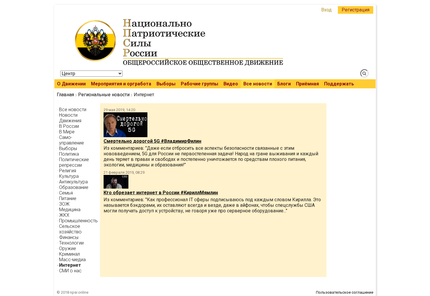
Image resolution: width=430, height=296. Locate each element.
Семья (66, 193)
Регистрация (355, 10)
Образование (73, 187)
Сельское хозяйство (70, 229)
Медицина (69, 209)
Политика (69, 154)
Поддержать (339, 84)
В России (69, 126)
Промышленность (78, 220)
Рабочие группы (199, 84)
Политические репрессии (74, 162)
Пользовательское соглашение (344, 292)
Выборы (166, 84)
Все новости (257, 84)
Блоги (284, 84)
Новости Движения (70, 117)
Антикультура (73, 182)
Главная (65, 94)
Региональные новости (104, 94)
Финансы (68, 237)
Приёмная (307, 84)
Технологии (71, 243)
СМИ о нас (70, 270)
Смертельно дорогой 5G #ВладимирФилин (152, 141)
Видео (230, 84)
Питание (67, 198)
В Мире (67, 132)
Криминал (69, 254)
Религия (67, 170)
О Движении (71, 84)
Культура (69, 176)
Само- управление (71, 140)
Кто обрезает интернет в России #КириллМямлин (161, 192)
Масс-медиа (72, 259)
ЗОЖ (64, 204)
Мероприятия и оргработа (121, 84)
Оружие (67, 248)
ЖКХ (64, 215)
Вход (326, 10)
